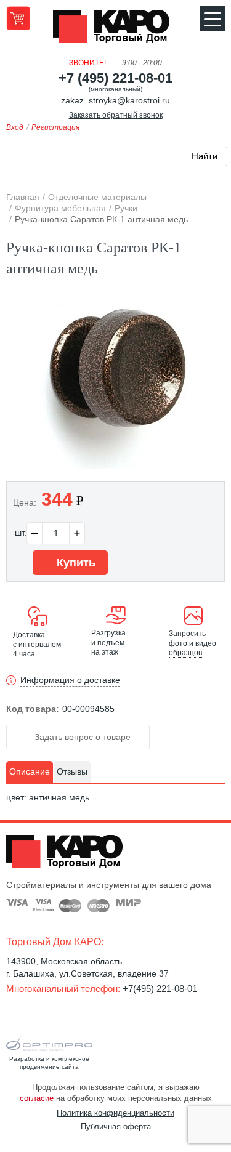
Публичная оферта (116, 1126)
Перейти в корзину (18, 18)
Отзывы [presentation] (72, 771)
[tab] (29, 772)
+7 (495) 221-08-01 (115, 78)
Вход (14, 127)
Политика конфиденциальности (115, 1113)
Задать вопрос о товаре (81, 737)
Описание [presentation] (29, 771)
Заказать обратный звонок (116, 115)
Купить (74, 563)
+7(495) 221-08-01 (160, 988)
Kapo (116, 30)
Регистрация (55, 127)
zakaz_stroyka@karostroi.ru (115, 100)
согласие (37, 1098)
